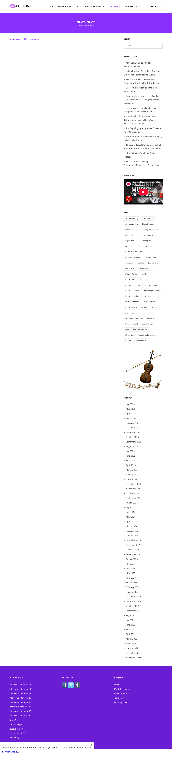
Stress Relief (130, 335)
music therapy (131, 307)
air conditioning (131, 218)
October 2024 (132, 493)
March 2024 (131, 526)
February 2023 (133, 587)
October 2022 (132, 606)
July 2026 (130, 404)
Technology (119, 697)
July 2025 (130, 451)
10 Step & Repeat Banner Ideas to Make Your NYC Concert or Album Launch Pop (143, 146)
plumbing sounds (132, 313)
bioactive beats (148, 224)
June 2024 (130, 512)
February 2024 (133, 531)
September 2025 (133, 441)
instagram (129, 263)
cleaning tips (130, 235)
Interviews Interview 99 (20, 715)
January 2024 (132, 535)
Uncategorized (121, 702)
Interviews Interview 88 (20, 711)
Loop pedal (129, 268)
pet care (155, 307)
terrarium (129, 340)
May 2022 (130, 629)
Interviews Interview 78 (20, 706)
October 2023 (132, 549)
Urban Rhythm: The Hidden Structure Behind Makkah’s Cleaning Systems (142, 73)
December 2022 (133, 596)
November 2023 (133, 545)
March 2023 (131, 582)
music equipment (132, 290)
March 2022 (131, 638)
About (78, 6)
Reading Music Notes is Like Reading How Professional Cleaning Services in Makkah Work (142, 100)
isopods (141, 263)
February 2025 (133, 474)
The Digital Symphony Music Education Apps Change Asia (143, 130)
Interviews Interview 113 (20, 689)
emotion (128, 246)
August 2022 (132, 615)
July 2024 (130, 507)
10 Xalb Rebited (64, 6)
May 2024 (130, 516)
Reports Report (16, 724)
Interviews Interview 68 (20, 702)
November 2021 (133, 657)
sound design (147, 324)
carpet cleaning (131, 229)
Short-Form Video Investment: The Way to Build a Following (143, 138)
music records (149, 301)
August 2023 (132, 559)
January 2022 (132, 648)
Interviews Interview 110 (20, 684)
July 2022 (130, 620)
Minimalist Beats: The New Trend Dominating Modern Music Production (142, 81)
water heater (142, 340)
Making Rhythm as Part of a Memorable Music (137, 64)
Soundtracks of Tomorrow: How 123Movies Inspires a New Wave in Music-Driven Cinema (140, 120)
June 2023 (130, 568)
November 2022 (133, 601)
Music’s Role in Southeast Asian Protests (139, 155)
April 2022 (131, 634)
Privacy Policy (154, 6)
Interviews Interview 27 (20, 693)
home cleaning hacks (133, 251)
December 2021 (133, 653)
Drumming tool (146, 240)
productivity (148, 313)
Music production (150, 296)
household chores (132, 257)
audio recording (131, 224)
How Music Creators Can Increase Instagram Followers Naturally (140, 110)
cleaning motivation (150, 229)
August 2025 (132, 446)
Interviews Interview (95, 6)
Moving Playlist (131, 274)
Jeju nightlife (153, 263)
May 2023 (130, 573)
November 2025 (133, 432)
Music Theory (120, 693)
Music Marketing (132, 296)
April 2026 (131, 413)
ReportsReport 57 (17, 733)
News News (114, 6)
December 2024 (133, 484)
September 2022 (133, 610)
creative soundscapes (148, 235)
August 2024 (132, 502)
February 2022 (133, 643)
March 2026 (131, 418)
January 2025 (132, 479)
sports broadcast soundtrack (136, 329)
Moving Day (143, 268)
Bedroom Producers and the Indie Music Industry (140, 89)
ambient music (148, 218)
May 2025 (130, 460)
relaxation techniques (134, 318)
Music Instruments (122, 689)
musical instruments (133, 279)
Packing (144, 307)
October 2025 (132, 437)
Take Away (14, 737)
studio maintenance (147, 335)
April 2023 (131, 577)
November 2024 (133, 488)
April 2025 (131, 465)
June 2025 (130, 455)
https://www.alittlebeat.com (24, 38)
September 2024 (133, 498)
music (144, 274)
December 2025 (133, 427)
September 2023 (133, 554)
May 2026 (130, 408)
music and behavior (133, 285)
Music (117, 684)
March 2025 (131, 470)
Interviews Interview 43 (20, 697)
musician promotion (152, 290)
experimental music (144, 246)
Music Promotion (132, 301)
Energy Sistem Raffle (133, 6)
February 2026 (133, 423)
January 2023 (132, 592)
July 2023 (130, 563)
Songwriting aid (131, 324)
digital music (130, 240)
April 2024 (131, 521)
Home (51, 6)
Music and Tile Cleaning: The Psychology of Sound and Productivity (141, 163)
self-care (150, 318)
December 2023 (133, 540)
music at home (151, 285)
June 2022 (130, 624)
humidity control (150, 257)
